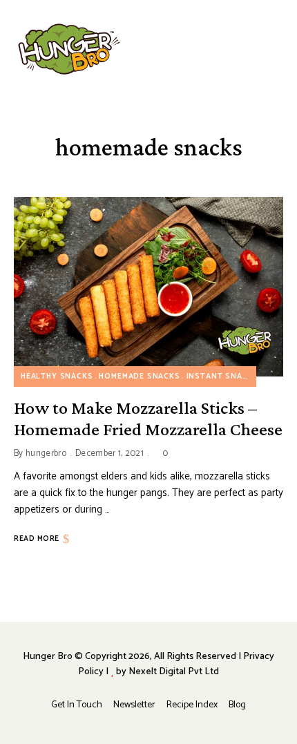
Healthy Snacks (57, 376)
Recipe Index (192, 705)
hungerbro (46, 453)
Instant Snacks (222, 376)
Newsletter (134, 705)
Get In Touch (76, 705)
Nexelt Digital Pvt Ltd (173, 672)
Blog (237, 705)
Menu (276, 49)
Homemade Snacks (139, 376)
